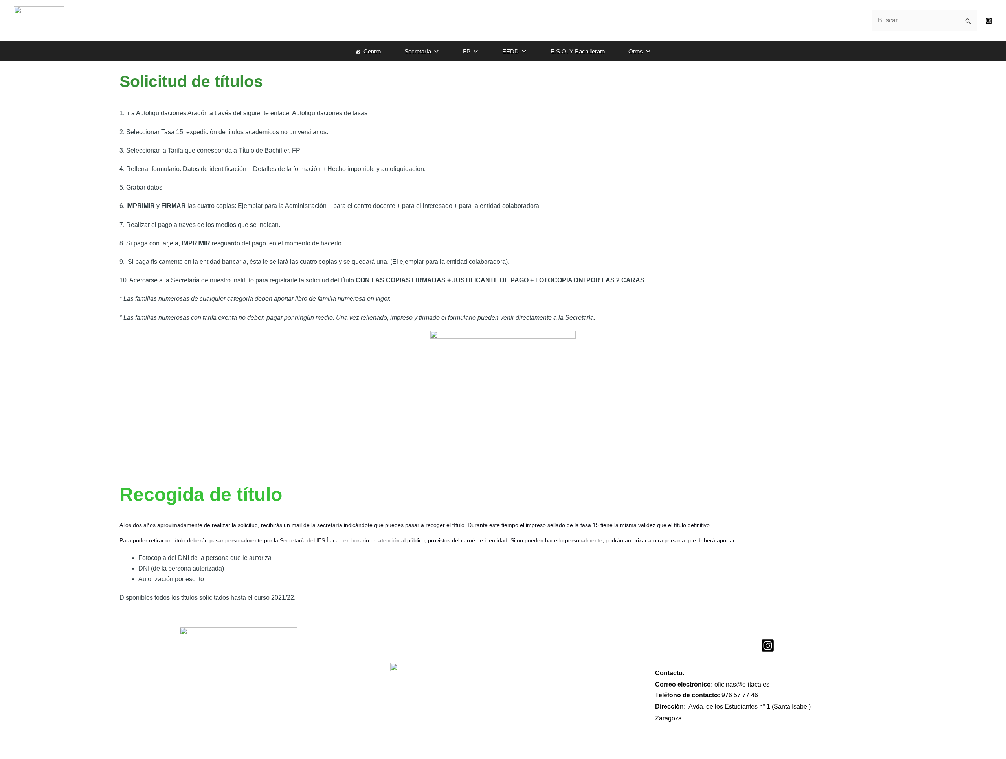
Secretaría (417, 51)
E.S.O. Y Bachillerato (578, 51)
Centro (372, 51)
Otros (635, 51)
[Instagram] (988, 20)
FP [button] (466, 51)
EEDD (510, 51)
